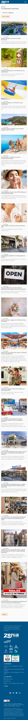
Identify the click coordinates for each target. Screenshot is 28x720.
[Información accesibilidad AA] (7, 700)
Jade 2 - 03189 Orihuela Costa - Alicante (14, 683)
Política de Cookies (11, 704)
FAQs (6, 686)
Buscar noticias (6, 16)
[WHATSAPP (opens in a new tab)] (19, 693)
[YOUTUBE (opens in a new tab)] (16, 693)
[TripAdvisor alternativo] (15, 658)
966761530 (7, 681)
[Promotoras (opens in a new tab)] (7, 641)
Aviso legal (15, 703)
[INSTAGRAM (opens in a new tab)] (13, 693)
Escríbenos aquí (8, 679)
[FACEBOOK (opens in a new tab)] (10, 693)
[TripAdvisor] (7, 658)
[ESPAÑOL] (5, 1)
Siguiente (5, 614)
